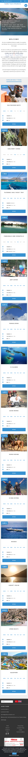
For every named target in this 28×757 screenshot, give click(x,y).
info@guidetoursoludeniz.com (8, 714)
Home (7, 725)
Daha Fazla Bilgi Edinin (14, 755)
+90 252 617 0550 (5, 712)
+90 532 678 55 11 (7, 1)
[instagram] (21, 1)
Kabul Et (14, 753)
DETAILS (14, 124)
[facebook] (25, 1)
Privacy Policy (20, 725)
